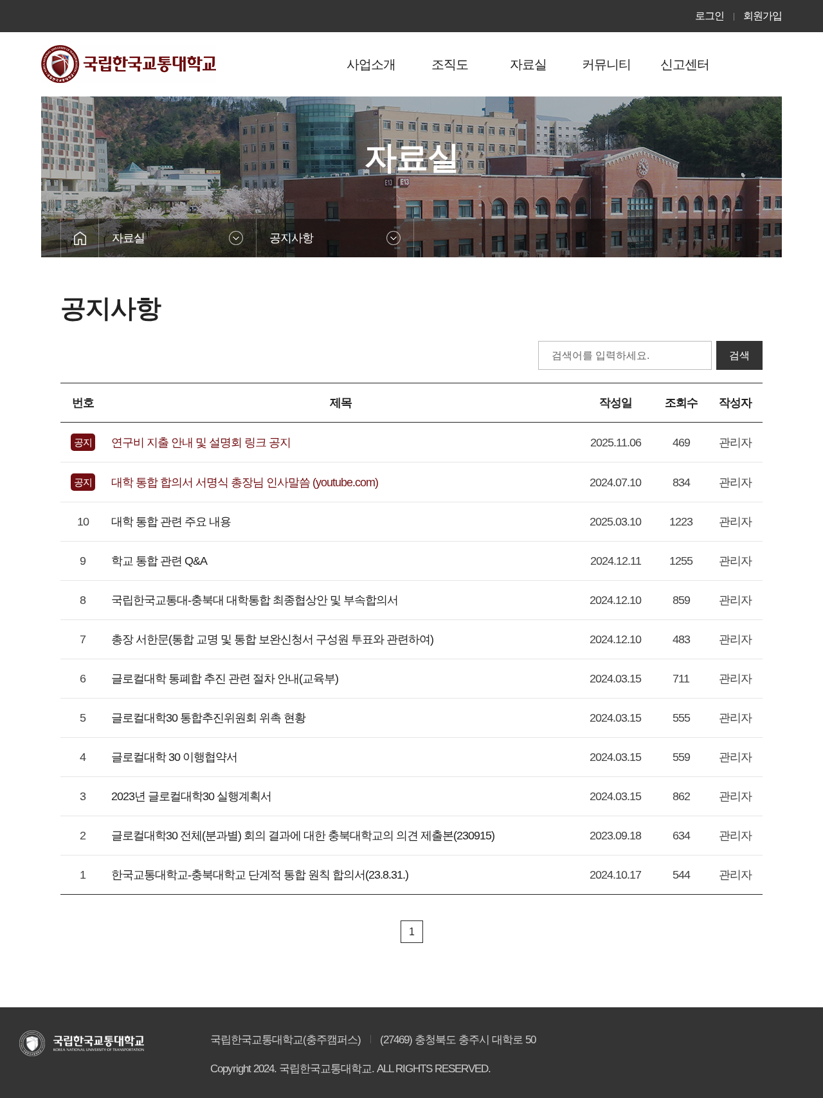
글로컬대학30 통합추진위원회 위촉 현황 (208, 717)
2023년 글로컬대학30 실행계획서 (191, 796)
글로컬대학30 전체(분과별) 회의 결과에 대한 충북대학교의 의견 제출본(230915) (302, 835)
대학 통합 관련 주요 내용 (171, 521)
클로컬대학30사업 (128, 64)
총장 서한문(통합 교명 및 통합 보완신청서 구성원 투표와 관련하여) (272, 639)
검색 (739, 355)
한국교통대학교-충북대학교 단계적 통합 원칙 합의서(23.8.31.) (259, 874)
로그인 (709, 15)
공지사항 (291, 238)
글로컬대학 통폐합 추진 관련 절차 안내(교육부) (224, 678)
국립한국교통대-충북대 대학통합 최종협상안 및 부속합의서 (254, 600)
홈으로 (79, 238)
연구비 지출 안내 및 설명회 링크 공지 (201, 442)
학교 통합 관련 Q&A (159, 560)
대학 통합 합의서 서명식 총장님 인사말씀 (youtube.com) (244, 482)
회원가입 (762, 15)
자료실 (128, 238)
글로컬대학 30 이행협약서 (174, 757)
